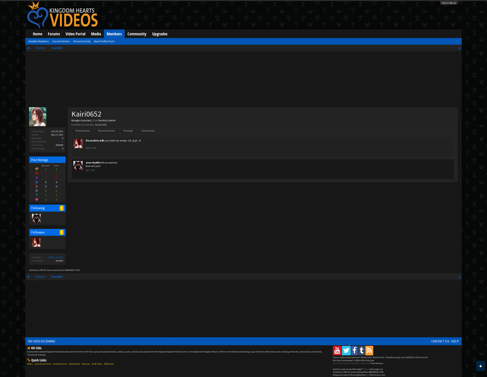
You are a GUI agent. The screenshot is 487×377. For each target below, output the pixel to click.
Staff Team (97, 363)
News (30, 363)
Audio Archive (60, 363)
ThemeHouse (376, 363)
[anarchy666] (36, 218)
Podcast (86, 363)
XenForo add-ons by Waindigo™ (348, 369)
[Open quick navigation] (459, 48)
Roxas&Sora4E (95, 140)
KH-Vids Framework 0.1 (353, 360)
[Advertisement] (243, 80)
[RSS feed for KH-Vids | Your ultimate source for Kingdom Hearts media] (369, 350)
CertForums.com (377, 374)
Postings (128, 130)
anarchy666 (93, 162)
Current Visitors (61, 41)
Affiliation (109, 363)
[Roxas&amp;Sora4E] (36, 242)
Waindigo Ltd (376, 369)
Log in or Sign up (449, 3)
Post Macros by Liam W (406, 357)
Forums (54, 34)
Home (37, 34)
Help (455, 341)
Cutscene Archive (42, 363)
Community (136, 34)
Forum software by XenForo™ (359, 357)
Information (148, 130)
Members (114, 34)
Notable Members (39, 41)
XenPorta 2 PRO (36, 270)
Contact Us (440, 341)
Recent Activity (106, 130)
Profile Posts (83, 130)
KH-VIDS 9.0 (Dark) (41, 341)
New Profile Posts (104, 41)
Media (96, 34)
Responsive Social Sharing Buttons (349, 374)
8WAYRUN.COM (72, 270)
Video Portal (75, 34)
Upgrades (159, 34)
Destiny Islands (55, 257)
